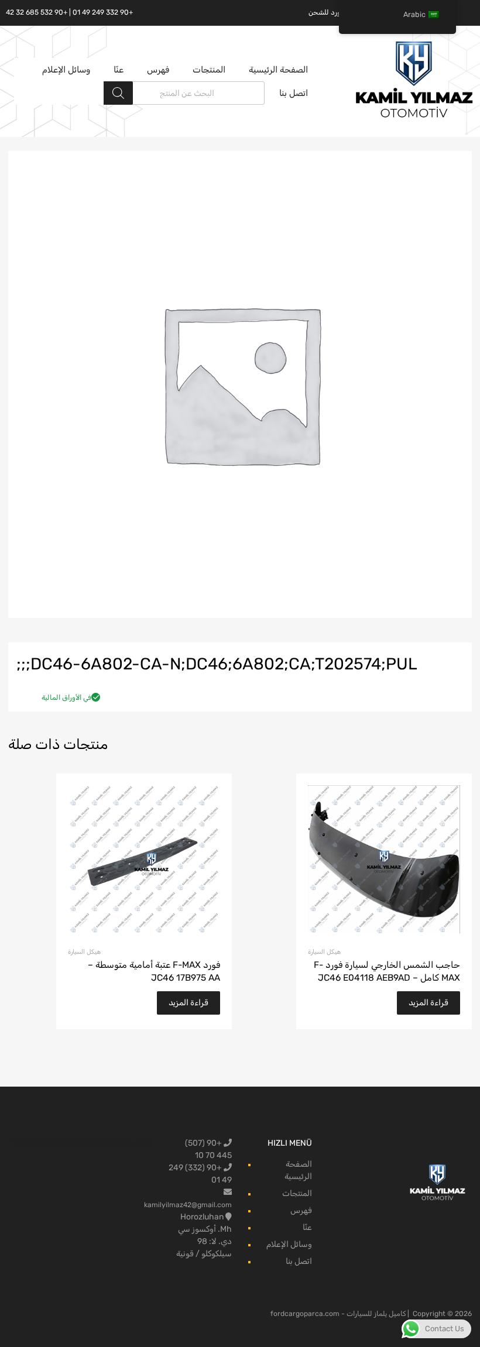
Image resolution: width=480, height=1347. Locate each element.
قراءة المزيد (428, 1003)
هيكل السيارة (324, 952)
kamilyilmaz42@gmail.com (188, 1205)
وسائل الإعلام (66, 69)
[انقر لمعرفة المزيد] (438, 1183)
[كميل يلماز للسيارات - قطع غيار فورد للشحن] (414, 116)
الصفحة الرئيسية (278, 69)
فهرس (158, 69)
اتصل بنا (293, 93)
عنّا (119, 69)
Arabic (414, 14)
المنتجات (209, 69)
